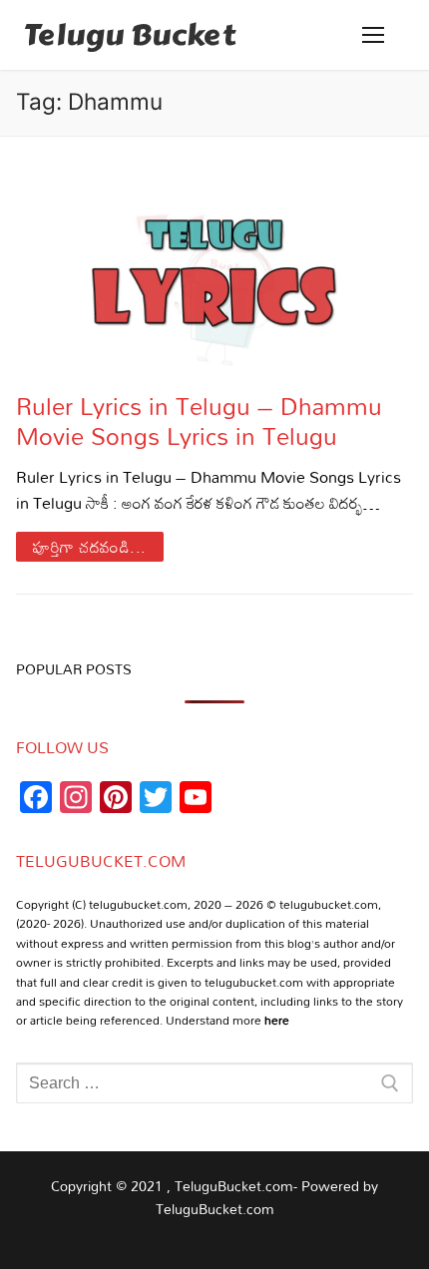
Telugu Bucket (129, 35)
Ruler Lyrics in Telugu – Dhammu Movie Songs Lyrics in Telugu (199, 420)
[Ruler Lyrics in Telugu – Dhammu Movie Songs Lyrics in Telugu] (214, 264)
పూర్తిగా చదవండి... (90, 547)
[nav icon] (373, 35)
